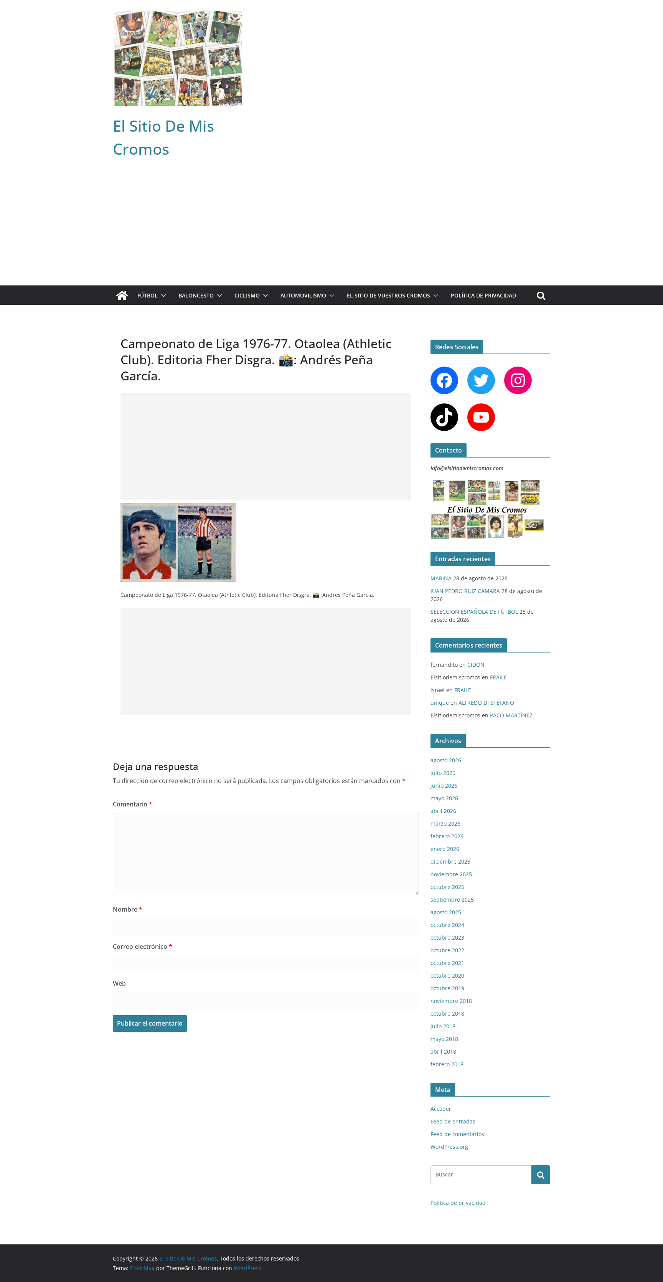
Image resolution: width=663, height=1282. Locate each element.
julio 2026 (442, 772)
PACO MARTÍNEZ (511, 715)
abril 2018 (443, 1051)
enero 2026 (444, 848)
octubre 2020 (447, 975)
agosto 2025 (445, 912)
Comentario (132, 804)
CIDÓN (476, 664)
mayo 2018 (444, 1038)
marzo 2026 (445, 823)
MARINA (441, 578)
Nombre (127, 909)
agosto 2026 (445, 760)
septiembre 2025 (452, 899)
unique (439, 702)
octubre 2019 (447, 988)
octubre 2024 (447, 924)
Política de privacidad (483, 295)
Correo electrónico (142, 946)
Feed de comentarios (457, 1134)
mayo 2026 (444, 798)
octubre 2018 (447, 1013)
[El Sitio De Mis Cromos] (122, 295)
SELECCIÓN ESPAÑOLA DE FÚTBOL (474, 611)
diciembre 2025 (450, 861)
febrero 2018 (446, 1064)
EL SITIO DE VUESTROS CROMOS (388, 295)
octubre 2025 (447, 886)
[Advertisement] (331, 227)
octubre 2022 (447, 950)
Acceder (440, 1108)
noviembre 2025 (451, 874)
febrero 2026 (446, 836)
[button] (162, 295)
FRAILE (498, 677)
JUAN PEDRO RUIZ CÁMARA (465, 591)
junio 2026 (443, 785)
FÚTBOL (147, 295)
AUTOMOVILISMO (303, 295)
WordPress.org (449, 1146)
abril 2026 (443, 810)
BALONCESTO (196, 295)
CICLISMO (247, 295)
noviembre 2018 (451, 1000)
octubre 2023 (447, 937)
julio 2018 (442, 1026)
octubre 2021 (447, 962)
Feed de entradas (452, 1121)
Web (119, 983)
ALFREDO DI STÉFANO (486, 702)
